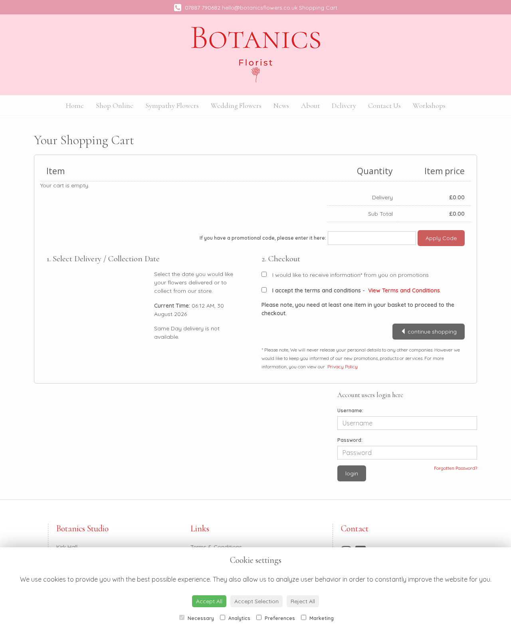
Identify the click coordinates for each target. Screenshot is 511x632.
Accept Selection (256, 601)
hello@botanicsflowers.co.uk (259, 7)
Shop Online (114, 105)
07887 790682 (201, 7)
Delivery (344, 105)
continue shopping (431, 331)
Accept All (209, 601)
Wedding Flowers (236, 105)
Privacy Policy (342, 367)
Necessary (200, 618)
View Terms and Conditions (404, 290)
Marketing (321, 618)
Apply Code (441, 238)
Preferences (279, 618)
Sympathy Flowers (172, 105)
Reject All (303, 601)
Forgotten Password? (455, 468)
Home (75, 105)
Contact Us (384, 105)
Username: (350, 410)
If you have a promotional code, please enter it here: (263, 238)
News (281, 105)
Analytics (238, 618)
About (310, 105)
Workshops (429, 105)
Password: (349, 440)
